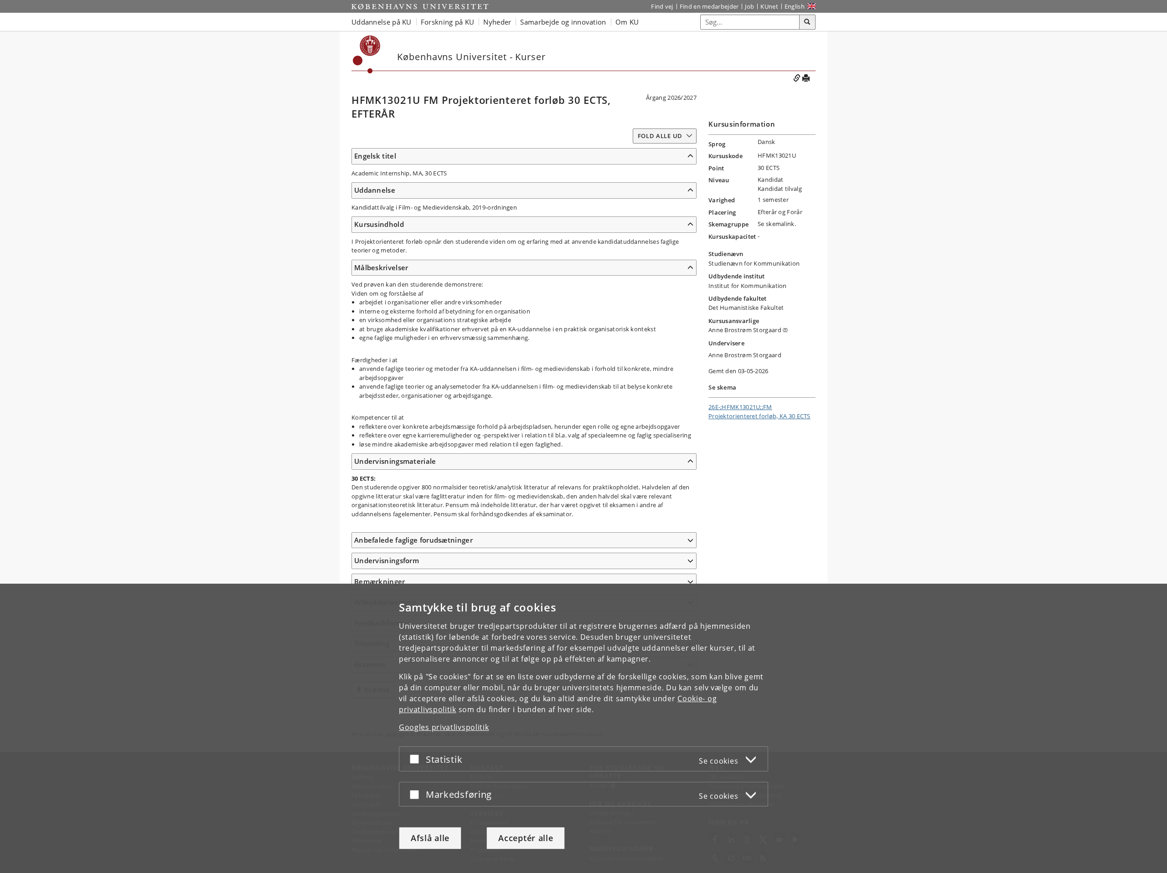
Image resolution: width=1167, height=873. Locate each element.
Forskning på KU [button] (448, 21)
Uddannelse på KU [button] (381, 21)
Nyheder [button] (497, 21)
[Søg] (807, 22)
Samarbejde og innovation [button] (563, 21)
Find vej (662, 6)
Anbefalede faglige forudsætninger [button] (413, 539)
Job (749, 6)
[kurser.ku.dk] (367, 54)
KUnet (769, 6)
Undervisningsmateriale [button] (395, 461)
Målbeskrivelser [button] (381, 267)
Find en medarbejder (709, 6)
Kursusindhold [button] (379, 224)
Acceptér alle (525, 837)
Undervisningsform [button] (386, 560)
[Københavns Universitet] (419, 6)
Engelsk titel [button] (375, 155)
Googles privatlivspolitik (444, 727)
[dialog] (583, 728)
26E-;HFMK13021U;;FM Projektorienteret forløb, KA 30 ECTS (759, 411)
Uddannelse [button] (374, 190)
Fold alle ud (660, 136)
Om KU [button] (627, 21)
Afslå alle (430, 837)
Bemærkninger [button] (379, 581)
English (795, 6)
